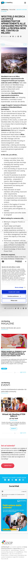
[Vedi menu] (25, 3)
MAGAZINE (12, 9)
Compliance (9, 557)
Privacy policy (4, 555)
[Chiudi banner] (25, 261)
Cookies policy (13, 555)
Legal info (15, 557)
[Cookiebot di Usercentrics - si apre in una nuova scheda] (16, 261)
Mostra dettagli (19, 287)
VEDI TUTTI (23, 372)
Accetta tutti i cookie (14, 292)
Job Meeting (4, 9)
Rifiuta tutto (14, 300)
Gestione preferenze (13, 296)
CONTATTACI (7, 465)
